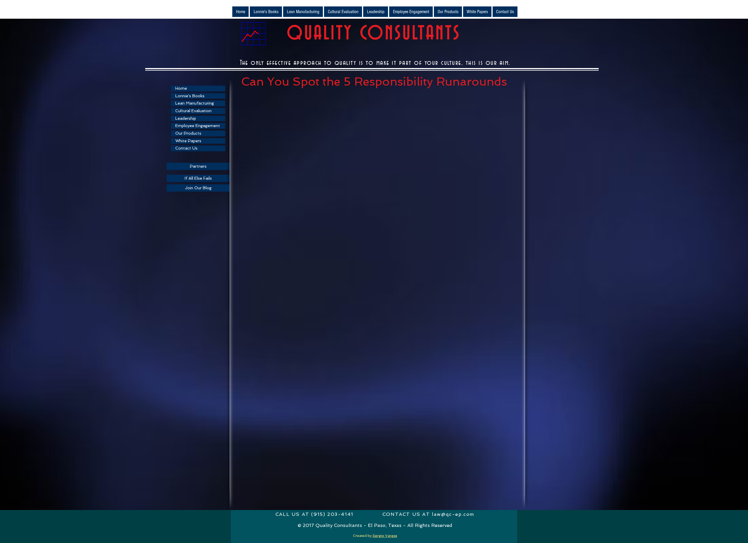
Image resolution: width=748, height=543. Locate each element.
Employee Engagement (197, 125)
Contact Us (186, 148)
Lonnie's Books (190, 95)
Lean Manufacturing (194, 103)
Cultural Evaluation (193, 110)
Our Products (188, 133)
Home (181, 88)
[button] (303, 11)
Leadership (185, 118)
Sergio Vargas (385, 536)
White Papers (188, 140)
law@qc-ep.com (453, 514)
